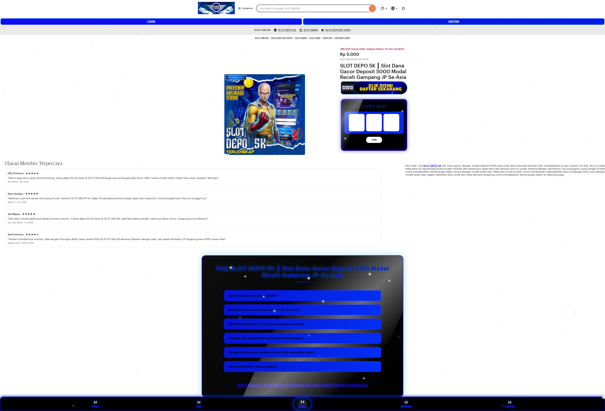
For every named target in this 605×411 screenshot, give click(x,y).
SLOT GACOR (261, 38)
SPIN (374, 140)
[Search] (372, 8)
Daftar (302, 407)
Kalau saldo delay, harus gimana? (252, 366)
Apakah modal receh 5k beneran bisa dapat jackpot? (266, 324)
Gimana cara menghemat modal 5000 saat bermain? (266, 338)
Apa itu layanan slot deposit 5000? (253, 295)
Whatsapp (406, 406)
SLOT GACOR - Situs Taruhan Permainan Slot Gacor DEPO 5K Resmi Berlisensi (302, 385)
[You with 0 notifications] (394, 8)
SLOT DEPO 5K (432, 165)
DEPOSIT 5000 (342, 38)
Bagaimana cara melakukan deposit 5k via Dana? (264, 309)
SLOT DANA (301, 38)
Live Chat (509, 406)
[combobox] (312, 8)
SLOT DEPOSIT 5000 (281, 38)
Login (199, 406)
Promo (95, 406)
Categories (247, 8)
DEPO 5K (327, 38)
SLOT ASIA (315, 38)
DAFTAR (454, 21)
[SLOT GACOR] (216, 13)
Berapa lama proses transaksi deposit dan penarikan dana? (271, 352)
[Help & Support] (384, 8)
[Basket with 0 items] (403, 8)
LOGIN (151, 21)
